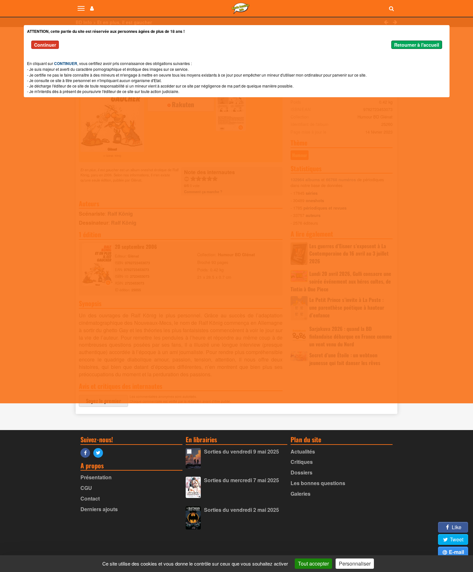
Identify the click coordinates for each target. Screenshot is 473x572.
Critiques (302, 461)
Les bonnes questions (318, 483)
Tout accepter (313, 563)
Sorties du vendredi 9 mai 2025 (241, 451)
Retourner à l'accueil (416, 45)
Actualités (303, 451)
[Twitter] (99, 452)
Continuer (45, 45)
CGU (86, 488)
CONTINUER (65, 63)
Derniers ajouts (99, 509)
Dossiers (301, 472)
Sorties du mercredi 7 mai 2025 (241, 480)
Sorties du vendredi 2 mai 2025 (241, 509)
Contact (90, 498)
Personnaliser (355, 563)
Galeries (301, 493)
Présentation (96, 477)
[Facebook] (86, 452)
